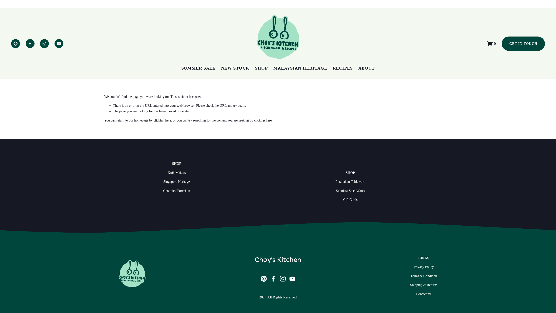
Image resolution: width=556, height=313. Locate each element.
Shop (261, 68)
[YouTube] (59, 43)
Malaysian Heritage (300, 68)
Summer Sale (198, 68)
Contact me (424, 294)
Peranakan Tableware (350, 181)
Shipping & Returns (423, 285)
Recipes (343, 68)
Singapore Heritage (176, 181)
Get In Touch (523, 43)
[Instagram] (44, 43)
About (366, 68)
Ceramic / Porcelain (176, 191)
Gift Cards (350, 199)
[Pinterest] (15, 43)
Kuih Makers (177, 173)
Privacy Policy (424, 267)
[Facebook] (30, 43)
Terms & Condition (423, 276)
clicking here (162, 120)
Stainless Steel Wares (350, 191)
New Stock (235, 68)
